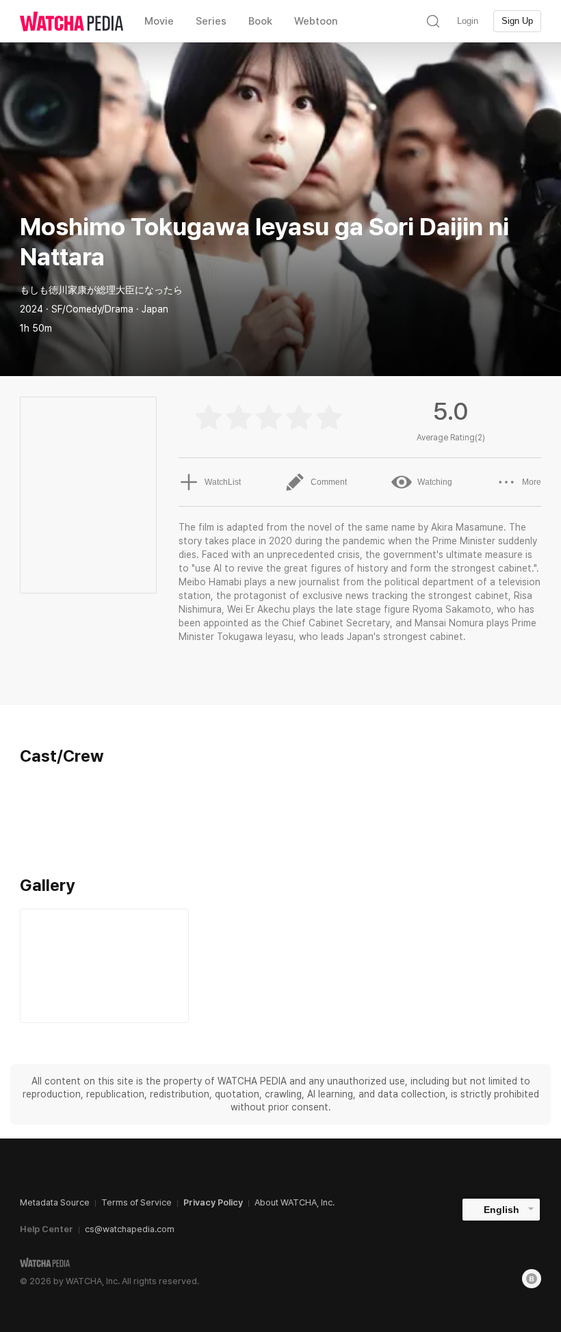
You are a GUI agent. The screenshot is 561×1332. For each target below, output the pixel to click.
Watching (434, 482)
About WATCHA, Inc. (295, 1202)
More (531, 482)
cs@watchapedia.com (129, 1229)
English (501, 1209)
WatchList (223, 482)
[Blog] (531, 1278)
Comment (329, 482)
